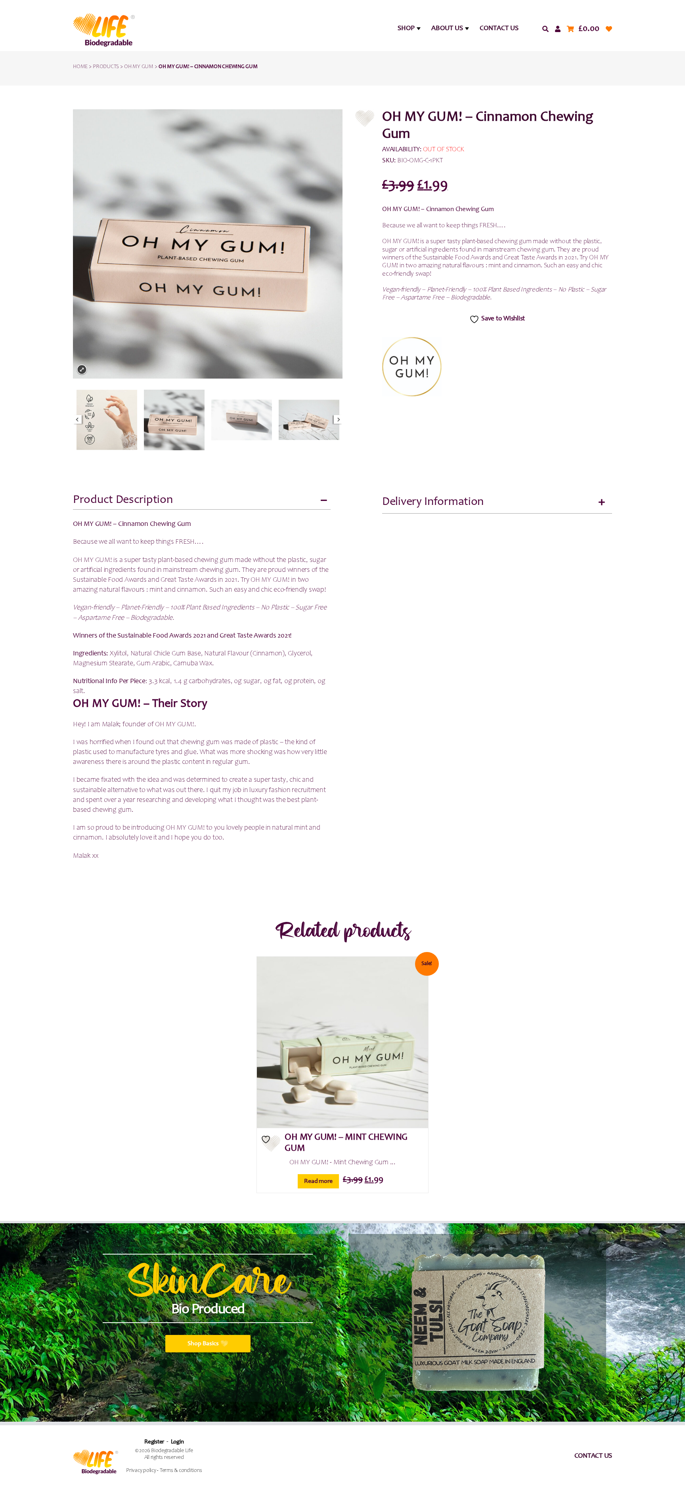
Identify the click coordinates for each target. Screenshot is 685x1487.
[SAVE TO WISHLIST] (271, 1143)
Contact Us (499, 28)
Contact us (593, 1456)
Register (154, 1442)
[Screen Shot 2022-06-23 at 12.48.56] (107, 420)
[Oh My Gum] (412, 366)
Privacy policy (141, 1471)
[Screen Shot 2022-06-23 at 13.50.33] (309, 420)
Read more (318, 1181)
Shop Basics (203, 1343)
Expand (82, 370)
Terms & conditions (181, 1471)
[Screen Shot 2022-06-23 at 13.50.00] (241, 420)
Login (177, 1442)
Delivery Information (433, 502)
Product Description (122, 500)
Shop (406, 28)
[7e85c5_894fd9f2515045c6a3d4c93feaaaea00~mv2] (174, 420)
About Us (447, 28)
